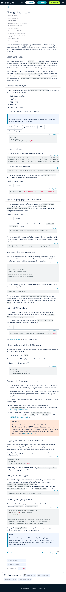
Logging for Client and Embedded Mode (18, 36)
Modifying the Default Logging (15, 25)
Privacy (34, 588)
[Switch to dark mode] (22, 2)
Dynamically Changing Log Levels (16, 33)
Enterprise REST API (29, 433)
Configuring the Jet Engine (50, 553)
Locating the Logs (12, 15)
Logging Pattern (12, 20)
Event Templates (15, 339)
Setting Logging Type (13, 18)
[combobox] (30, 2)
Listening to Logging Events (15, 41)
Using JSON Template (13, 28)
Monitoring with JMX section (19, 410)
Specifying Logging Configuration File (17, 23)
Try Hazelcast (54, 2)
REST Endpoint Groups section (19, 417)
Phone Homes (11, 553)
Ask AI (43, 2)
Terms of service (25, 588)
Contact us (42, 588)
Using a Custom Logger (14, 38)
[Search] (30, 2)
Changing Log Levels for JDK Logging (17, 31)
